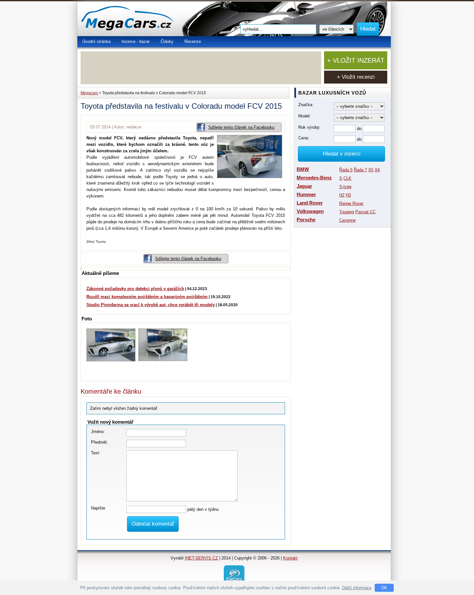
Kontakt (290, 558)
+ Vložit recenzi (356, 77)
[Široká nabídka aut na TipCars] (234, 575)
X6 (377, 169)
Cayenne (347, 220)
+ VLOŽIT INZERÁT (355, 60)
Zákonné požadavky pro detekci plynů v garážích (135, 288)
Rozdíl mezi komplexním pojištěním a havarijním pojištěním (147, 296)
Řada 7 (360, 169)
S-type (345, 186)
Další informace (356, 587)
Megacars (89, 93)
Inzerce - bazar (136, 41)
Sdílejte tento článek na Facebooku (241, 127)
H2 (341, 195)
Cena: (303, 138)
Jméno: (98, 431)
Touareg (346, 211)
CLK (347, 178)
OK (384, 587)
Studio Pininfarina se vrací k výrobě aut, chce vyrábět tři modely (150, 304)
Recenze (192, 41)
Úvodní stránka (96, 41)
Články (167, 41)
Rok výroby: (309, 127)
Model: (304, 116)
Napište (98, 508)
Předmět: (99, 442)
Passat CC (365, 211)
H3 (348, 195)
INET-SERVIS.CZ (201, 558)
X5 (370, 169)
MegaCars (141, 19)
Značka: (305, 104)
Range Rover (351, 203)
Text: (95, 452)
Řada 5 (345, 169)
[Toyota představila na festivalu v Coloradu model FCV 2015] (251, 176)
